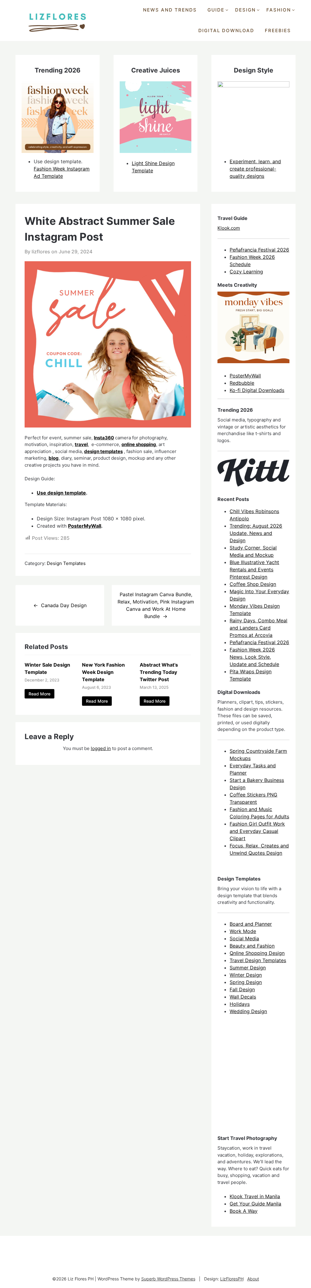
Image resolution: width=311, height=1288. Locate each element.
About (253, 1278)
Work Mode (243, 931)
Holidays (240, 1004)
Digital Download (226, 30)
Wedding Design (248, 1011)
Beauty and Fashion (252, 946)
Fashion (278, 10)
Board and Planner (251, 924)
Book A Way (244, 1211)
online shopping (138, 444)
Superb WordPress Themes (168, 1278)
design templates (103, 451)
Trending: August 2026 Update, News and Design (256, 533)
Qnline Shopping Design (257, 953)
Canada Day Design (64, 605)
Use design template (61, 493)
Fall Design (242, 989)
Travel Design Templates (258, 960)
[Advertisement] (263, 1080)
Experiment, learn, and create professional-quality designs (255, 168)
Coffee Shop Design (253, 584)
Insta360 (104, 438)
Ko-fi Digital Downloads (257, 390)
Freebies (278, 30)
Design (245, 10)
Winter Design (246, 975)
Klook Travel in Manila (255, 1196)
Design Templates (66, 563)
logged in (101, 748)
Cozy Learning (246, 272)
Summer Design (248, 968)
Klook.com (228, 228)
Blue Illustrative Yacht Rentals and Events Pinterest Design (254, 569)
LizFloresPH (232, 1278)
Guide (215, 10)
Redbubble (242, 383)
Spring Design (246, 982)
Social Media (244, 938)
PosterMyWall (84, 526)
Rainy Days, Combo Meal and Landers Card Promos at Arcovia (258, 627)
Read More (39, 693)
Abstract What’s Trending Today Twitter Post (159, 672)
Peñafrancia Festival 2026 (259, 250)
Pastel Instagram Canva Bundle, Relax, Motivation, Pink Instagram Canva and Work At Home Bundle (156, 605)
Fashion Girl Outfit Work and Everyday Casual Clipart (257, 831)
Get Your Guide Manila (255, 1204)
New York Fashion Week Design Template (103, 672)
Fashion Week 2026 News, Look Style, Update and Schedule (254, 657)
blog (54, 458)
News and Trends (170, 10)
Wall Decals (243, 997)
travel (81, 444)
